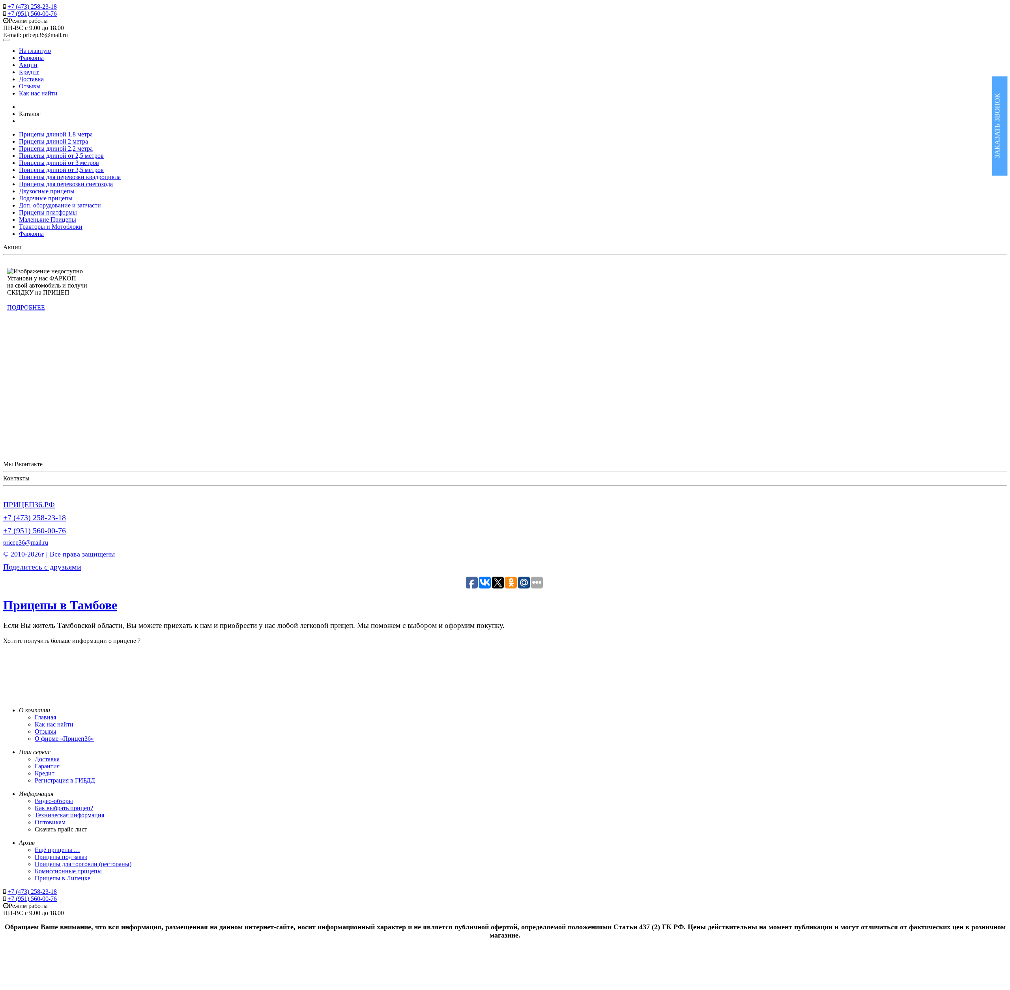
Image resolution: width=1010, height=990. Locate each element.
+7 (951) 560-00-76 (32, 13)
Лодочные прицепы (46, 198)
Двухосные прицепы (47, 191)
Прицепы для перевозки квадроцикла (70, 177)
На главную (35, 50)
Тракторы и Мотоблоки (50, 226)
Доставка (31, 79)
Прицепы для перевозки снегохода (66, 184)
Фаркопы (31, 57)
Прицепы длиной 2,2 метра (56, 148)
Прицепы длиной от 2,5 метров (61, 155)
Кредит (29, 72)
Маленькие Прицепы (47, 219)
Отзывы (30, 86)
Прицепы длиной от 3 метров (59, 162)
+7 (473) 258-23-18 (32, 6)
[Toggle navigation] (6, 40)
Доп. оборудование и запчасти (60, 205)
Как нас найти (38, 93)
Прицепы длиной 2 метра (53, 141)
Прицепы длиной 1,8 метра (56, 134)
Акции (28, 65)
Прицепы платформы (48, 212)
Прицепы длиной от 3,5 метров (61, 169)
